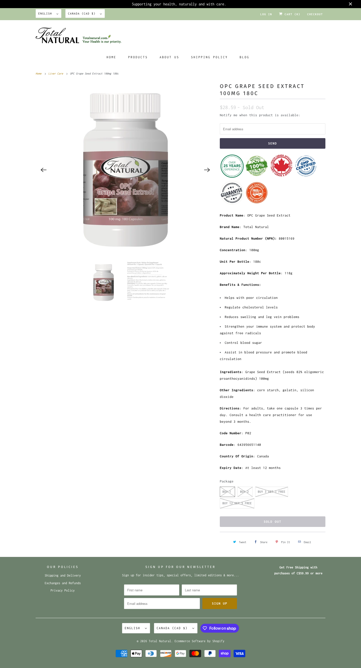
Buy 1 (226, 491)
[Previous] (43, 169)
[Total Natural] (180, 37)
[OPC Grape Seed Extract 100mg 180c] (125, 170)
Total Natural (160, 641)
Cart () (291, 14)
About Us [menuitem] (169, 57)
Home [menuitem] (111, 57)
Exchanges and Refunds (63, 583)
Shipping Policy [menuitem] (209, 57)
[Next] (207, 169)
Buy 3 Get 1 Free (271, 491)
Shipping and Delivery (63, 575)
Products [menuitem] (138, 57)
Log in (266, 14)
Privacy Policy (63, 590)
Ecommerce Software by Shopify (199, 641)
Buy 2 (244, 491)
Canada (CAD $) (82, 13)
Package (227, 481)
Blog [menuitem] (245, 57)
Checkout (315, 14)
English (46, 13)
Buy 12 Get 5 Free (237, 503)
